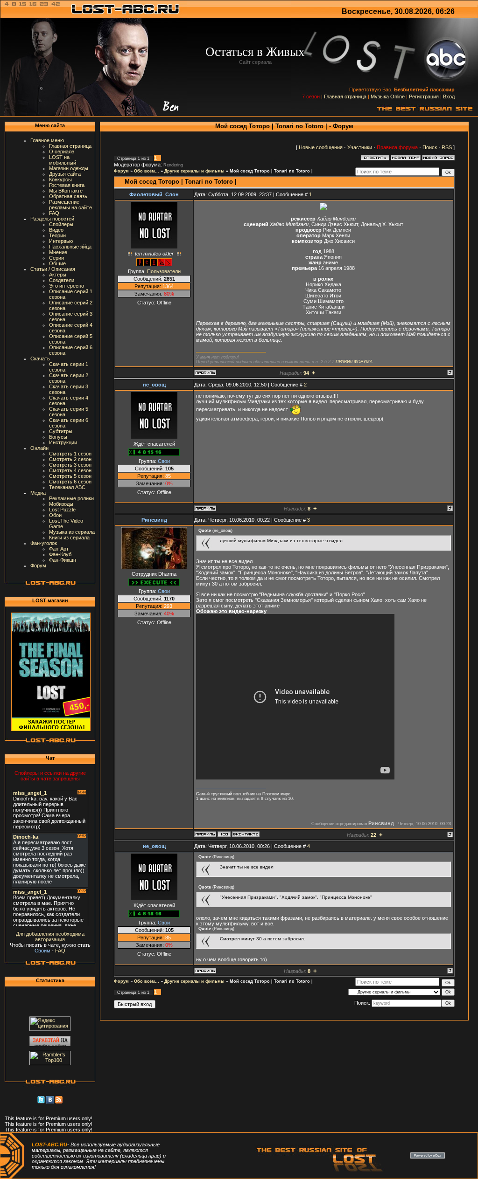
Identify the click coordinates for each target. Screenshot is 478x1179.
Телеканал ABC (67, 487)
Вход (449, 96)
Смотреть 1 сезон (70, 453)
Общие (57, 263)
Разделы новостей (52, 218)
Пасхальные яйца (70, 246)
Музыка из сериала (72, 532)
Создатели (61, 280)
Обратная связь (68, 196)
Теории (57, 235)
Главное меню (47, 140)
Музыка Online (388, 96)
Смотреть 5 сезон (70, 476)
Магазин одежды (68, 168)
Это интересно (66, 286)
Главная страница (345, 96)
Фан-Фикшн (62, 560)
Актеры (57, 274)
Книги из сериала (69, 537)
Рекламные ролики (71, 498)
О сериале (61, 151)
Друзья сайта (65, 174)
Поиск (429, 147)
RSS (447, 147)
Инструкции (63, 442)
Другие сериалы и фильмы (194, 171)
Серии (56, 258)
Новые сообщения (321, 147)
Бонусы (58, 437)
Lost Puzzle (62, 509)
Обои (55, 515)
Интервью (61, 241)
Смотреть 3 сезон (70, 465)
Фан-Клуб (60, 554)
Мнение (58, 252)
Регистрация (424, 96)
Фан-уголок (43, 543)
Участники (359, 147)
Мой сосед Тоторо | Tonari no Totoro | (271, 171)
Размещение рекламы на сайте (70, 204)
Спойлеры (61, 224)
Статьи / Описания (52, 269)
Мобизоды (61, 504)
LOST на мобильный (62, 159)
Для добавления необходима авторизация (50, 936)
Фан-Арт (59, 549)
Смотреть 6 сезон (70, 481)
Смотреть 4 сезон (70, 470)
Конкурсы (60, 179)
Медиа (38, 493)
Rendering (173, 165)
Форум (38, 565)
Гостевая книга (66, 185)
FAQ (54, 213)
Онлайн (39, 448)
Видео (56, 230)
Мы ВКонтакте (66, 190)
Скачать (40, 358)
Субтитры (60, 431)
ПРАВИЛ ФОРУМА (354, 361)
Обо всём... (146, 171)
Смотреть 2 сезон (70, 459)
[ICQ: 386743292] (224, 834)
